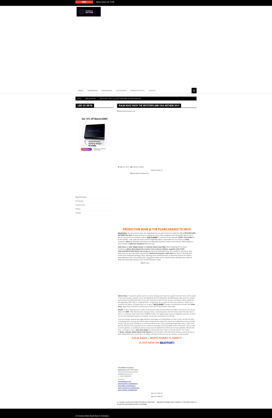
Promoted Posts (137, 91)
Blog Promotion (80, 197)
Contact (152, 91)
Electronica (121, 91)
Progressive (92, 91)
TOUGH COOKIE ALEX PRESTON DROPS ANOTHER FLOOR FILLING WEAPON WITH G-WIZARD (135, 403)
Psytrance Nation (138, 167)
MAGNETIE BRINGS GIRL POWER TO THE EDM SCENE (176, 402)
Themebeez (105, 416)
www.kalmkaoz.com (125, 258)
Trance (80, 91)
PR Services (79, 201)
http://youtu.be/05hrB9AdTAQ (158, 251)
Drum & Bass (107, 91)
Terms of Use (80, 205)
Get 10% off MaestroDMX (95, 118)
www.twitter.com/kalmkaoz (126, 386)
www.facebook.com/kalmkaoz (128, 383)
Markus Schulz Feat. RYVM (105, 2)
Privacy (77, 209)
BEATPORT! (167, 342)
